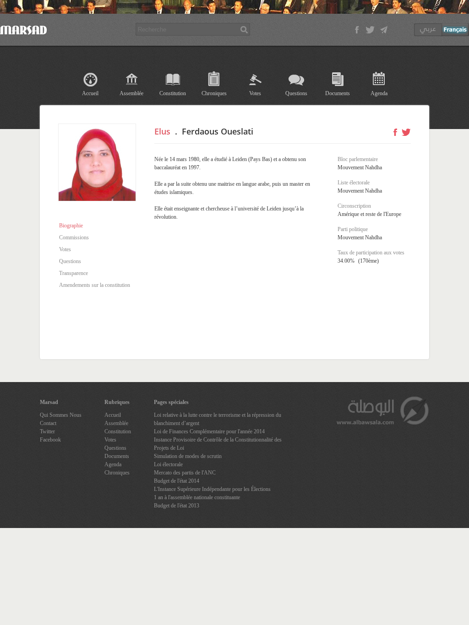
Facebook (50, 439)
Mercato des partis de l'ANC (185, 472)
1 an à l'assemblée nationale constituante (197, 497)
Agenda (379, 93)
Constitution (172, 93)
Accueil (90, 93)
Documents (337, 93)
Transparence (73, 273)
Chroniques (214, 93)
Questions (296, 93)
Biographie (71, 225)
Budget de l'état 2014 (176, 481)
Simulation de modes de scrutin (188, 456)
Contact (48, 423)
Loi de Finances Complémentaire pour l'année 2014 (209, 431)
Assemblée (131, 93)
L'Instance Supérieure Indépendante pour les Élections (212, 489)
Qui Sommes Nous (61, 415)
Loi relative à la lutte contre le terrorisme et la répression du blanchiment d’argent (217, 419)
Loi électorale (168, 464)
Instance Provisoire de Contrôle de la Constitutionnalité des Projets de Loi (218, 443)
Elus (162, 131)
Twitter (47, 431)
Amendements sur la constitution (94, 285)
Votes (255, 93)
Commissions (74, 237)
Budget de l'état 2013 (176, 505)
